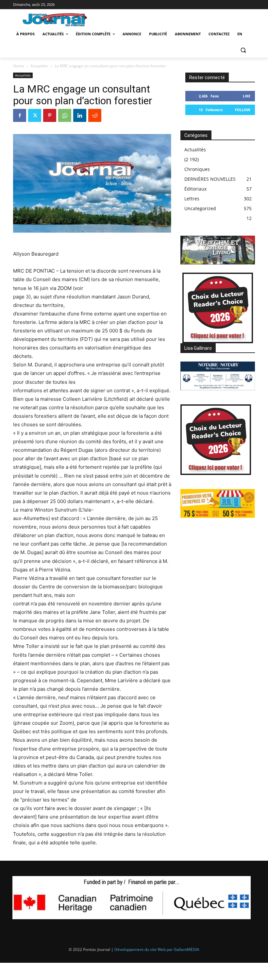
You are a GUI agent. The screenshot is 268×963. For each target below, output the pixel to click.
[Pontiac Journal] (58, 19)
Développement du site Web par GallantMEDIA (156, 949)
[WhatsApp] (64, 115)
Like (246, 95)
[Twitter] (34, 115)
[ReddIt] (94, 115)
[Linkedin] (79, 115)
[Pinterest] (49, 115)
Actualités (39, 66)
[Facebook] (19, 115)
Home (18, 66)
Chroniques (197, 169)
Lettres (191, 198)
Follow (242, 109)
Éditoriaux (195, 189)
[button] (243, 50)
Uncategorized (200, 208)
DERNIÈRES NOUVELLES (210, 179)
